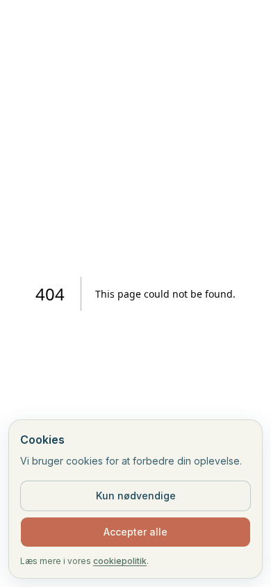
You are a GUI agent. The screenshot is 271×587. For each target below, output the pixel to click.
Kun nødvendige (136, 495)
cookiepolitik (120, 561)
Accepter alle (135, 532)
